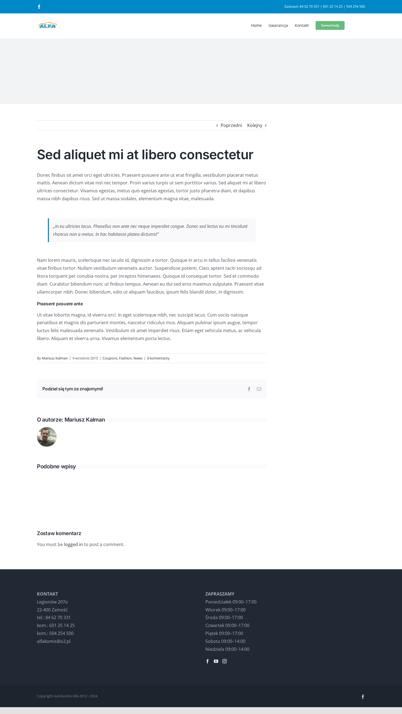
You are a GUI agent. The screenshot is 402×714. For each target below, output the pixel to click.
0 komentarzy (158, 358)
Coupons (110, 358)
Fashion (125, 358)
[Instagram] (224, 661)
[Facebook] (207, 661)
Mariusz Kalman (55, 358)
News (137, 358)
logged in (73, 544)
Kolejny (254, 125)
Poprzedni (231, 125)
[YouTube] (216, 661)
